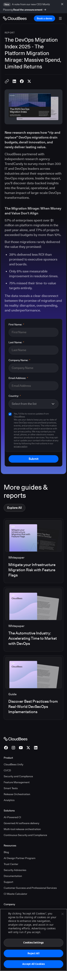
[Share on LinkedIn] (14, 81)
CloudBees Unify (13, 764)
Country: (15, 395)
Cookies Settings (33, 942)
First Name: (16, 324)
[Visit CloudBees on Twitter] (28, 747)
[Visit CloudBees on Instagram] (13, 747)
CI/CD (7, 770)
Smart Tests (11, 788)
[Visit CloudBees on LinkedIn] (36, 747)
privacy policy (20, 446)
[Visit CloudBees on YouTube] (21, 747)
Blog (6, 852)
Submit (33, 459)
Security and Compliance (18, 776)
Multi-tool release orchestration (22, 829)
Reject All (33, 953)
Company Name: (19, 360)
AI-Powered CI (12, 817)
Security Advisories (15, 870)
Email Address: (18, 378)
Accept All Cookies (33, 964)
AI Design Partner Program (19, 858)
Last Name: (16, 342)
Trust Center (11, 864)
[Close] (62, 914)
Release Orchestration (17, 794)
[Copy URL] (7, 81)
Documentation (13, 875)
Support (8, 881)
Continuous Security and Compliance (25, 835)
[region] (33, 940)
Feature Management (17, 782)
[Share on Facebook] (22, 81)
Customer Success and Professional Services (30, 887)
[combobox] (31, 404)
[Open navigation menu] (60, 18)
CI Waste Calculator (15, 893)
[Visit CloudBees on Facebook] (6, 747)
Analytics (9, 800)
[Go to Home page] (15, 18)
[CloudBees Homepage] (15, 738)
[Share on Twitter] (29, 81)
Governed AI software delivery (21, 823)
